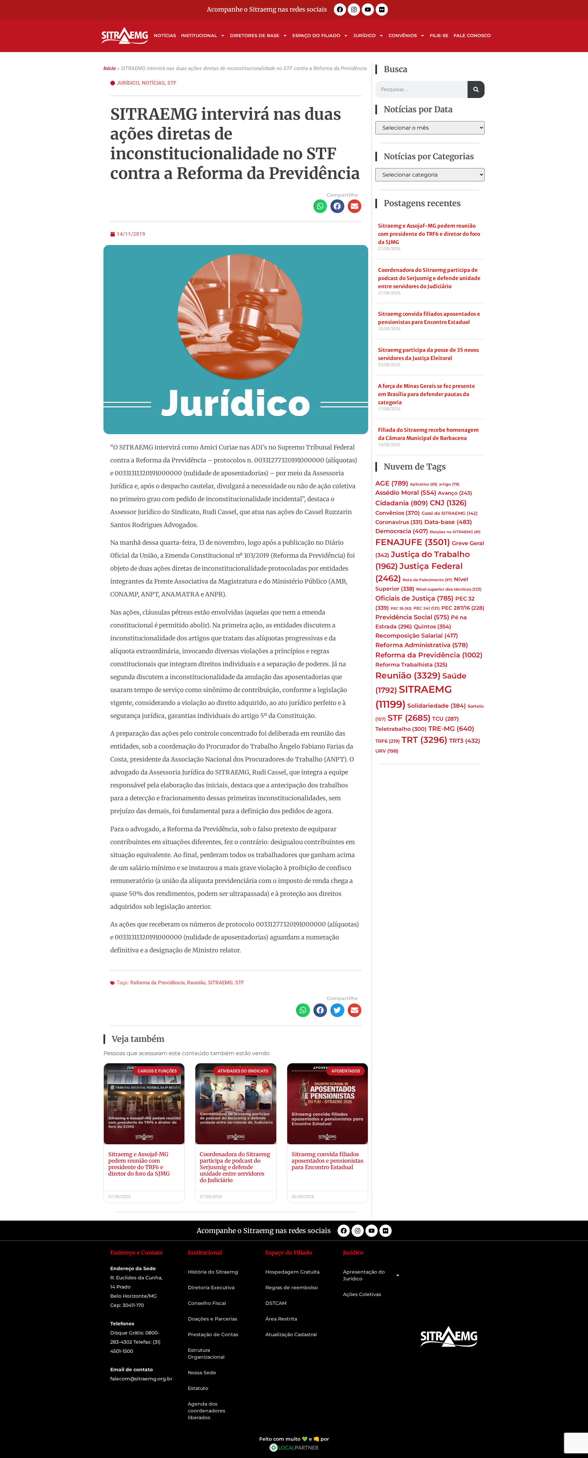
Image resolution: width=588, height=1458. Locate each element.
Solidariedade (436, 705)
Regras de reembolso (291, 1287)
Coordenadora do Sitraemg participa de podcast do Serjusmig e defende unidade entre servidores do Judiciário (235, 1167)
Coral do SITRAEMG (450, 513)
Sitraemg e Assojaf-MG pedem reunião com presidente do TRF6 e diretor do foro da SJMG (139, 1164)
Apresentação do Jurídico (364, 1275)
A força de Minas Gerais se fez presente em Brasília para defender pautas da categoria (426, 394)
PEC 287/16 (462, 608)
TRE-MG (451, 729)
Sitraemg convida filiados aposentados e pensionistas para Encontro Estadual (327, 1160)
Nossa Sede (202, 1373)
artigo (449, 484)
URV (386, 751)
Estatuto (198, 1388)
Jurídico (364, 35)
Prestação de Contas (213, 1334)
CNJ (448, 502)
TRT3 (464, 740)
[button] (320, 206)
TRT (424, 740)
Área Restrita (281, 1319)
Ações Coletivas (362, 1294)
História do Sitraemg (213, 1272)
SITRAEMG (220, 983)
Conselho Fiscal (207, 1303)
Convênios (403, 35)
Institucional (199, 35)
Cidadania (401, 503)
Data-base (448, 521)
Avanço (455, 493)
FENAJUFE (412, 542)
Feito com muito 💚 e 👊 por (294, 1439)
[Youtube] (368, 9)
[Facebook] (340, 9)
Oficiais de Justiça (414, 598)
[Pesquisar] (476, 89)
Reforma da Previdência (157, 983)
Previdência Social (412, 617)
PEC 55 (401, 608)
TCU (445, 719)
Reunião (196, 983)
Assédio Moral (405, 492)
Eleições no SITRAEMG (455, 532)
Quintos (432, 626)
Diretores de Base (254, 35)
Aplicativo (423, 484)
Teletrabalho (401, 729)
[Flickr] (382, 9)
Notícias (165, 35)
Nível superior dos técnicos (448, 589)
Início (109, 68)
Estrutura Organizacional (206, 1353)
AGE (391, 483)
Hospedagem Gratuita (292, 1272)
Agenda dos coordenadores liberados (206, 1411)
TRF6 (387, 741)
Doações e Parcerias (212, 1319)
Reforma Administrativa (421, 645)
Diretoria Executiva (211, 1287)
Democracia (401, 531)
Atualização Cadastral (291, 1334)
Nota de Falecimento (427, 579)
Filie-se (439, 35)
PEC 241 (426, 608)
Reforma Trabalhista (411, 664)
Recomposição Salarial (416, 635)
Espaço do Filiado (316, 35)
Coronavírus (399, 522)
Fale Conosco (472, 35)
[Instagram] (354, 9)
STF (171, 83)
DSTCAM (276, 1303)
